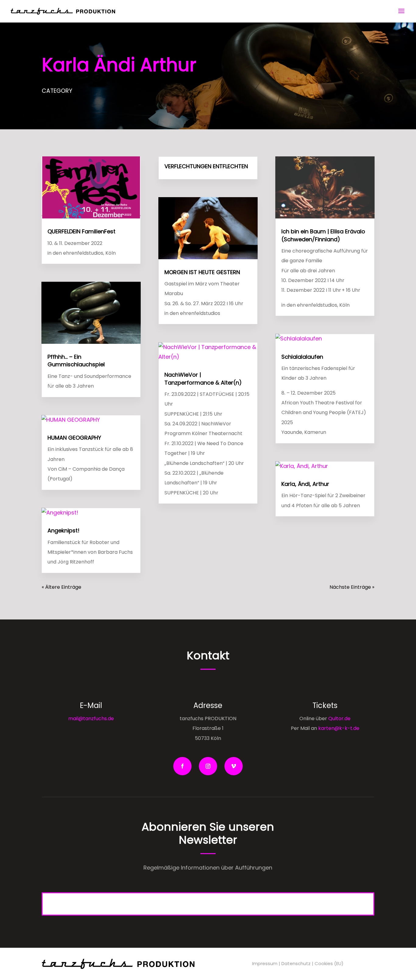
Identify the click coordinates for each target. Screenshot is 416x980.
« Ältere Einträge (61, 587)
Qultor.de (339, 718)
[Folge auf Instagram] (208, 766)
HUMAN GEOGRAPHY (74, 437)
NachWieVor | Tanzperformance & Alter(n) (203, 378)
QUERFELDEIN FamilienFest (81, 231)
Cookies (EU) (329, 963)
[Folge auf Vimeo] (233, 766)
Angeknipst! (63, 530)
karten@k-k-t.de (338, 728)
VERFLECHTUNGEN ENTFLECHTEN (206, 166)
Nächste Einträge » (352, 587)
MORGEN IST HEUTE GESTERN (202, 272)
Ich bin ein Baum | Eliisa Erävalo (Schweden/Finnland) (323, 235)
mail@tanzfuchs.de (91, 718)
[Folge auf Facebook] (182, 766)
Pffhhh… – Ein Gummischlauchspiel (76, 360)
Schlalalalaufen (302, 357)
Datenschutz (296, 963)
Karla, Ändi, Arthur (305, 484)
